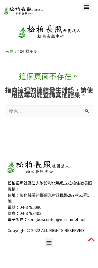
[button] (86, 7)
